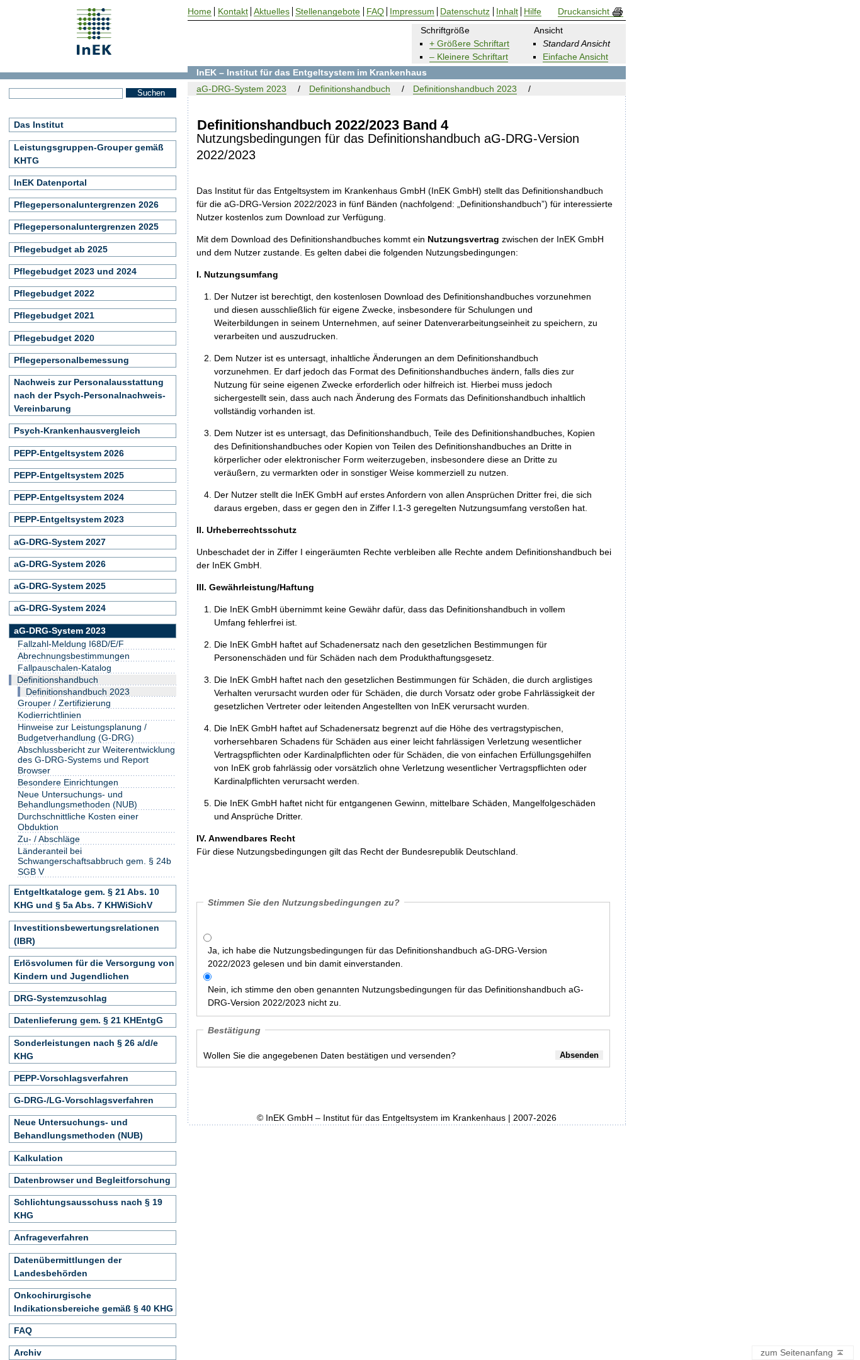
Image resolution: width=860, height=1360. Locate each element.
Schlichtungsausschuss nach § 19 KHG (88, 1208)
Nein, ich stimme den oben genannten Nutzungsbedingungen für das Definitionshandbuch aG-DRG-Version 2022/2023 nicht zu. (396, 996)
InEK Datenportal (50, 182)
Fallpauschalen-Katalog (64, 668)
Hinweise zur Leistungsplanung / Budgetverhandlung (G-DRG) (82, 732)
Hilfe (532, 11)
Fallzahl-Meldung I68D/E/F (71, 644)
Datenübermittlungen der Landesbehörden (68, 1266)
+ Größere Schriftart (469, 43)
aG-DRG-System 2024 (60, 608)
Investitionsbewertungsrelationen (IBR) (86, 934)
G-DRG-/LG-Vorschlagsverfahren (84, 1100)
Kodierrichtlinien (49, 715)
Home (200, 11)
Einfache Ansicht (575, 57)
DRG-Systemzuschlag (60, 998)
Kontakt (233, 11)
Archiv (28, 1352)
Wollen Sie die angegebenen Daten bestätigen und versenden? (329, 1055)
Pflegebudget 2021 (54, 315)
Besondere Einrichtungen (68, 782)
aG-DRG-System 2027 (60, 542)
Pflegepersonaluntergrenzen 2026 (86, 205)
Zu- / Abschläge (49, 839)
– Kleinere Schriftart (468, 57)
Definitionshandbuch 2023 (465, 89)
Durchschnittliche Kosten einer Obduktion (78, 821)
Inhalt (507, 11)
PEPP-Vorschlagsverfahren (71, 1078)
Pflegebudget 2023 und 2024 (75, 271)
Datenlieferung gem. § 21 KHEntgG (88, 1020)
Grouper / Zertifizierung (64, 703)
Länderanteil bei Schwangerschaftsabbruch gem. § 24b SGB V (94, 861)
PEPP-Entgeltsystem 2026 (69, 453)
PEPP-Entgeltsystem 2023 (69, 519)
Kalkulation (38, 1158)
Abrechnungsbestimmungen (74, 656)
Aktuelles (272, 11)
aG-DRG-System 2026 (60, 564)
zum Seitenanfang (798, 1352)
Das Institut (39, 125)
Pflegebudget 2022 (54, 293)
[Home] (94, 50)
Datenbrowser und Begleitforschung (92, 1180)
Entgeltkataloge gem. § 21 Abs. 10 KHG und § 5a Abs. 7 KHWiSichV (86, 898)
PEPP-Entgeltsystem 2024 (69, 497)
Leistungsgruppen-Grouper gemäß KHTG (89, 154)
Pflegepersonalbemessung (71, 360)
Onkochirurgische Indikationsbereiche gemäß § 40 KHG (93, 1301)
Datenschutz (465, 11)
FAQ (23, 1330)
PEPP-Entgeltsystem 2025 (69, 475)
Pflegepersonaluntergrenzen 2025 (86, 227)
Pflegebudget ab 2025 (61, 249)
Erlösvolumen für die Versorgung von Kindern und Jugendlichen (94, 969)
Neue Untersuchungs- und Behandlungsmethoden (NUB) (77, 799)
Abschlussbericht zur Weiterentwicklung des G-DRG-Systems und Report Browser (96, 760)
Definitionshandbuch (349, 89)
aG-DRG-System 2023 (241, 89)
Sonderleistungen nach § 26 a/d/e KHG (86, 1049)
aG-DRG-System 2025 (60, 586)
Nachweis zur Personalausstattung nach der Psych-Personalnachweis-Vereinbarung (90, 395)
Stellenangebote (327, 11)
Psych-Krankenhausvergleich (77, 430)
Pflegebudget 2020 (54, 338)
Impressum (412, 11)
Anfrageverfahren (51, 1237)
